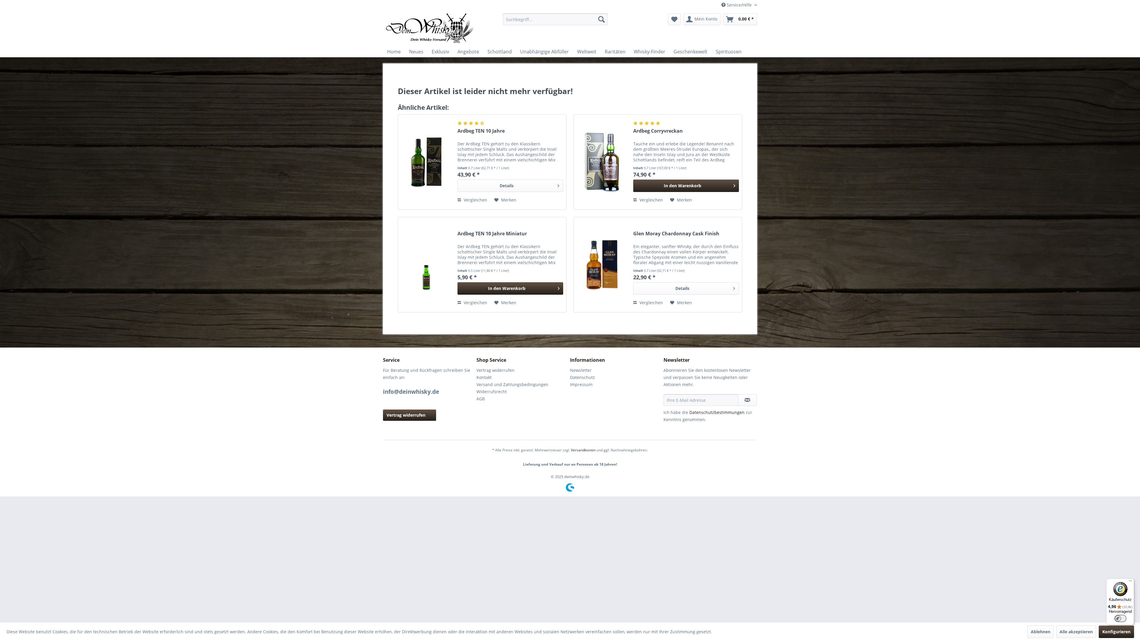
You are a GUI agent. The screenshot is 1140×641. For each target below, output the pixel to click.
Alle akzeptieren (1076, 631)
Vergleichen (475, 200)
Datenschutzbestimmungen (717, 412)
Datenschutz (582, 377)
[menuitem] (555, 19)
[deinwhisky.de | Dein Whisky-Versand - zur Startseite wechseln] (430, 28)
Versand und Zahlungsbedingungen (512, 384)
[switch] (1120, 618)
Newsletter (581, 370)
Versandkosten (583, 450)
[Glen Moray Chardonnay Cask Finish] (602, 264)
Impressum (581, 384)
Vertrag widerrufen (406, 415)
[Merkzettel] (674, 19)
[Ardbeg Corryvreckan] (602, 162)
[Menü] (1130, 582)
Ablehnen (1040, 631)
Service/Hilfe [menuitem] (739, 5)
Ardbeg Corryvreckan (658, 131)
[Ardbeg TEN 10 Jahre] (426, 162)
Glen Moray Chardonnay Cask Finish (676, 234)
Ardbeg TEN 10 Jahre (481, 131)
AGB (480, 399)
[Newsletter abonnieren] (747, 400)
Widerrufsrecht (491, 391)
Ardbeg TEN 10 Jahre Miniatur (492, 234)
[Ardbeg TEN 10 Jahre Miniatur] (426, 264)
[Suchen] (601, 19)
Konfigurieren (1116, 631)
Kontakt (484, 377)
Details (507, 185)
